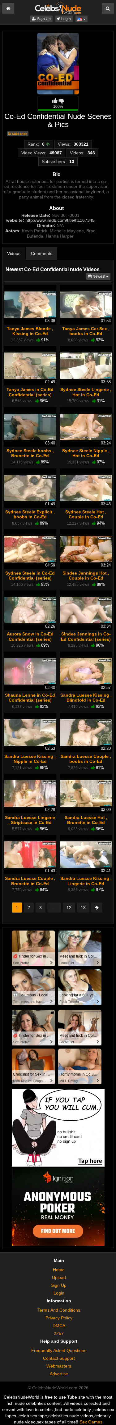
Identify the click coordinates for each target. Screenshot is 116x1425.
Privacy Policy (58, 1317)
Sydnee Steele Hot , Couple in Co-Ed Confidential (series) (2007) (85, 519)
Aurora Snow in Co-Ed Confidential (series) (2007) (30, 638)
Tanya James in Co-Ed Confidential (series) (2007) (30, 394)
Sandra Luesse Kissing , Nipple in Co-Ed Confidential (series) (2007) (30, 764)
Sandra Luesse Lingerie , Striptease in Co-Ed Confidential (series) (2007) (30, 825)
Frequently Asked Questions (58, 1350)
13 (83, 907)
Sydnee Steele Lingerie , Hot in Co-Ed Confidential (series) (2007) (85, 397)
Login (65, 19)
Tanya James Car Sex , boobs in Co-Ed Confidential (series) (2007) (86, 336)
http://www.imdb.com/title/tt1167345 (60, 220)
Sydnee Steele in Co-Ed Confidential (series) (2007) (30, 578)
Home (59, 1269)
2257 (59, 1333)
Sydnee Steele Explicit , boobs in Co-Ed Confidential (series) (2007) (30, 519)
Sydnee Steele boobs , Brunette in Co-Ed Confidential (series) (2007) (30, 458)
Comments (41, 253)
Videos (13, 253)
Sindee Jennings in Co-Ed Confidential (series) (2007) (86, 638)
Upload (59, 1277)
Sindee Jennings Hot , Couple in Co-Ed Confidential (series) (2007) (85, 581)
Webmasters (58, 1366)
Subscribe (19, 133)
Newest (101, 276)
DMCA (59, 1325)
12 (69, 907)
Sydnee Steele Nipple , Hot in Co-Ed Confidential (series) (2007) (86, 458)
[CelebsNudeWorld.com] (58, 7)
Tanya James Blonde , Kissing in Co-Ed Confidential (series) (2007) (30, 336)
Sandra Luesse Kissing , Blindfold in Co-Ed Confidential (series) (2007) (86, 703)
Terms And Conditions (58, 1310)
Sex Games (90, 1421)
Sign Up (43, 19)
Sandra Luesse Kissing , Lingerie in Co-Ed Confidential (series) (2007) (86, 886)
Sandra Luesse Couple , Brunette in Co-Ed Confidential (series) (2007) (30, 886)
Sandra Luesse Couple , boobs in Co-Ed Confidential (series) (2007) (86, 764)
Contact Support (59, 1358)
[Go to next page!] (97, 907)
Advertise (59, 1373)
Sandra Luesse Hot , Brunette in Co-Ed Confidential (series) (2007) (85, 825)
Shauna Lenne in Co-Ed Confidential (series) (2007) (30, 700)
